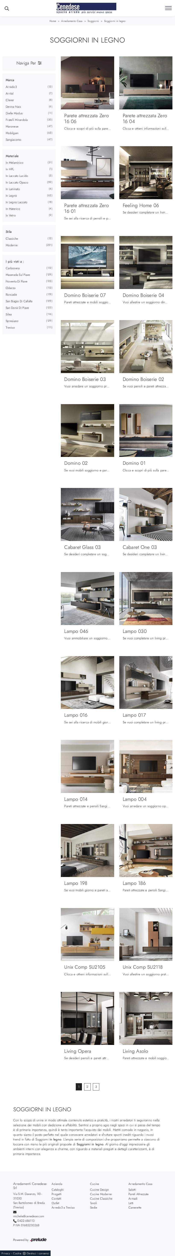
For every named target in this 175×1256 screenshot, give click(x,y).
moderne (12, 245)
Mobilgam (12, 133)
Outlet (55, 1203)
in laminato (13, 189)
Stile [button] (9, 231)
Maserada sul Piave (18, 275)
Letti (130, 1203)
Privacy (5, 1253)
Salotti (132, 1189)
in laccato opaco (17, 182)
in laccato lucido (17, 176)
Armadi (133, 1198)
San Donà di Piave (17, 308)
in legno (11, 195)
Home (53, 21)
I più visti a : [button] (15, 261)
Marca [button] (10, 80)
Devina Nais (13, 106)
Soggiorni (93, 21)
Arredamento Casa (71, 21)
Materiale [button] (12, 156)
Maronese (12, 126)
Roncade (11, 294)
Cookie (17, 1253)
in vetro (11, 215)
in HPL (10, 169)
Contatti (56, 1198)
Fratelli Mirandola (17, 120)
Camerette (134, 1207)
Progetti (56, 1194)
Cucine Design (99, 1189)
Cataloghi (58, 1189)
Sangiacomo (13, 139)
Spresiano (12, 321)
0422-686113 (26, 1221)
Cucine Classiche (101, 1198)
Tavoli (93, 1203)
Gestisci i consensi (38, 1253)
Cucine (94, 1184)
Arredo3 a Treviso (63, 1207)
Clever (10, 100)
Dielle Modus (14, 113)
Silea (9, 314)
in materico (13, 209)
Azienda (57, 1184)
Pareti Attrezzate (138, 1194)
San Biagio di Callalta (19, 301)
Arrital (9, 93)
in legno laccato (16, 202)
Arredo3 (11, 87)
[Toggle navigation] (168, 8)
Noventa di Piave (16, 281)
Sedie (93, 1207)
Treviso (10, 327)
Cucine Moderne (101, 1194)
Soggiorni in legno (115, 21)
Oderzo (11, 288)
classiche (12, 238)
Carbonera (12, 268)
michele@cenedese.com (28, 1216)
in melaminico (14, 162)
